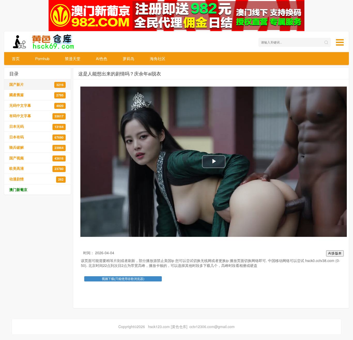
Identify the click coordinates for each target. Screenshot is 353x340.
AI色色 (101, 58)
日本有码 (36, 137)
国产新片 (36, 84)
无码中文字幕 (36, 105)
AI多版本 (335, 253)
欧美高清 (36, 168)
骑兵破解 (36, 147)
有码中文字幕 (36, 115)
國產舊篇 (36, 94)
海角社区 (157, 58)
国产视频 (36, 158)
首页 (16, 58)
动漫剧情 (36, 179)
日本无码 (36, 126)
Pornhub (42, 58)
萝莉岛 (128, 58)
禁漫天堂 (72, 58)
